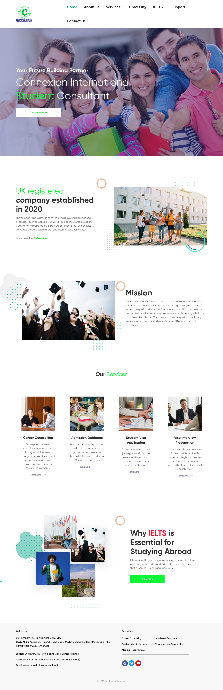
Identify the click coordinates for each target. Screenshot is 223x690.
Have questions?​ (32, 238)
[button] (38, 112)
